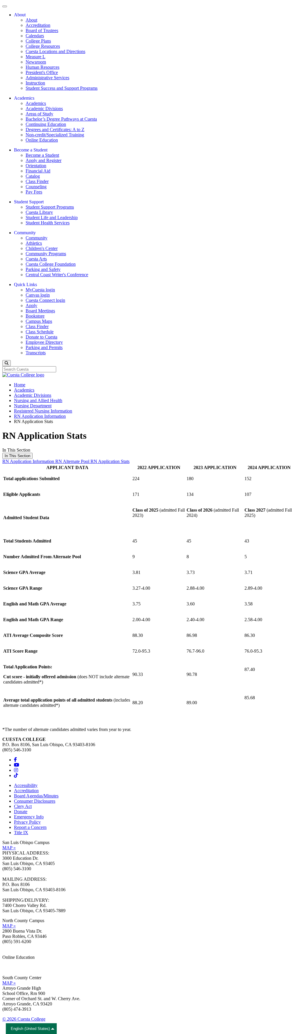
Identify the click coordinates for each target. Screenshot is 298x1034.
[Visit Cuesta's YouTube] (16, 764)
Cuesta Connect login (45, 300)
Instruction (35, 82)
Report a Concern (30, 827)
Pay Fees (34, 191)
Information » (14, 962)
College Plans (38, 40)
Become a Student (42, 155)
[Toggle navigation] (4, 6)
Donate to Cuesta (41, 336)
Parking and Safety (43, 269)
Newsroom (36, 61)
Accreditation (38, 25)
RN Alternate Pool (73, 461)
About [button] (20, 14)
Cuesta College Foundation (51, 264)
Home (19, 384)
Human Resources (42, 67)
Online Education (42, 140)
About (31, 19)
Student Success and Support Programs (61, 88)
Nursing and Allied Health (38, 400)
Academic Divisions (44, 108)
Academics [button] (24, 98)
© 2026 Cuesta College (23, 1019)
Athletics (34, 243)
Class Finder (37, 181)
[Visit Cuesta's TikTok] (16, 775)
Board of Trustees (42, 30)
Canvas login (38, 295)
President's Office (42, 72)
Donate (20, 811)
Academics (36, 103)
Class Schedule (40, 331)
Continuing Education (46, 124)
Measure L (35, 56)
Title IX (21, 832)
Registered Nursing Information (43, 410)
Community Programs (46, 253)
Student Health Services (48, 222)
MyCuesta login (40, 289)
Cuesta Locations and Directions (55, 51)
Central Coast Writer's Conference (57, 274)
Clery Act (23, 806)
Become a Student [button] (30, 149)
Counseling (36, 186)
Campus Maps (39, 321)
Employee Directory (44, 342)
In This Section (17, 456)
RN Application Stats (110, 461)
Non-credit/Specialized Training (55, 134)
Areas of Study (39, 113)
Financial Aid (38, 170)
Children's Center (42, 248)
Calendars (35, 35)
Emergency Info (29, 816)
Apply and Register (43, 160)
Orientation (36, 165)
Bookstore (35, 315)
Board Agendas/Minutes (36, 795)
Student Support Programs (50, 207)
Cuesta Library (39, 212)
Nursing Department (33, 405)
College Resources (43, 46)
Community (36, 237)
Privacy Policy (27, 822)
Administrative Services (47, 77)
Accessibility (26, 785)
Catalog (33, 176)
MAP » (9, 847)
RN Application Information (40, 416)
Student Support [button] (29, 201)
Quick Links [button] (25, 284)
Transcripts (36, 352)
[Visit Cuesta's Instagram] (16, 770)
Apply (31, 305)
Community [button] (25, 232)
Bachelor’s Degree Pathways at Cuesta (61, 119)
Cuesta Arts (36, 258)
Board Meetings (40, 310)
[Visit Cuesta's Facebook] (15, 759)
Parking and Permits (44, 347)
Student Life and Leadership (52, 217)
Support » (11, 967)
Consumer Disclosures (34, 801)
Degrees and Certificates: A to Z (55, 129)
